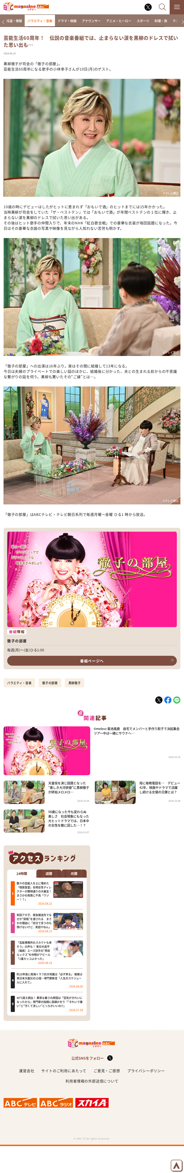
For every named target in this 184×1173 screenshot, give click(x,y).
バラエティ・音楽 (39, 20)
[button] (3, 22)
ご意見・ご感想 (107, 1070)
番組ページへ (92, 660)
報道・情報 (14, 20)
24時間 (21, 873)
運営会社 (26, 1070)
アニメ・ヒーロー (118, 20)
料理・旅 (161, 20)
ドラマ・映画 (67, 20)
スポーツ (143, 20)
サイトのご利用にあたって (63, 1070)
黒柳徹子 (74, 683)
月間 (74, 873)
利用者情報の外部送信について (92, 1081)
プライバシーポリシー (146, 1070)
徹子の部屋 (49, 683)
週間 (49, 873)
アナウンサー (91, 20)
